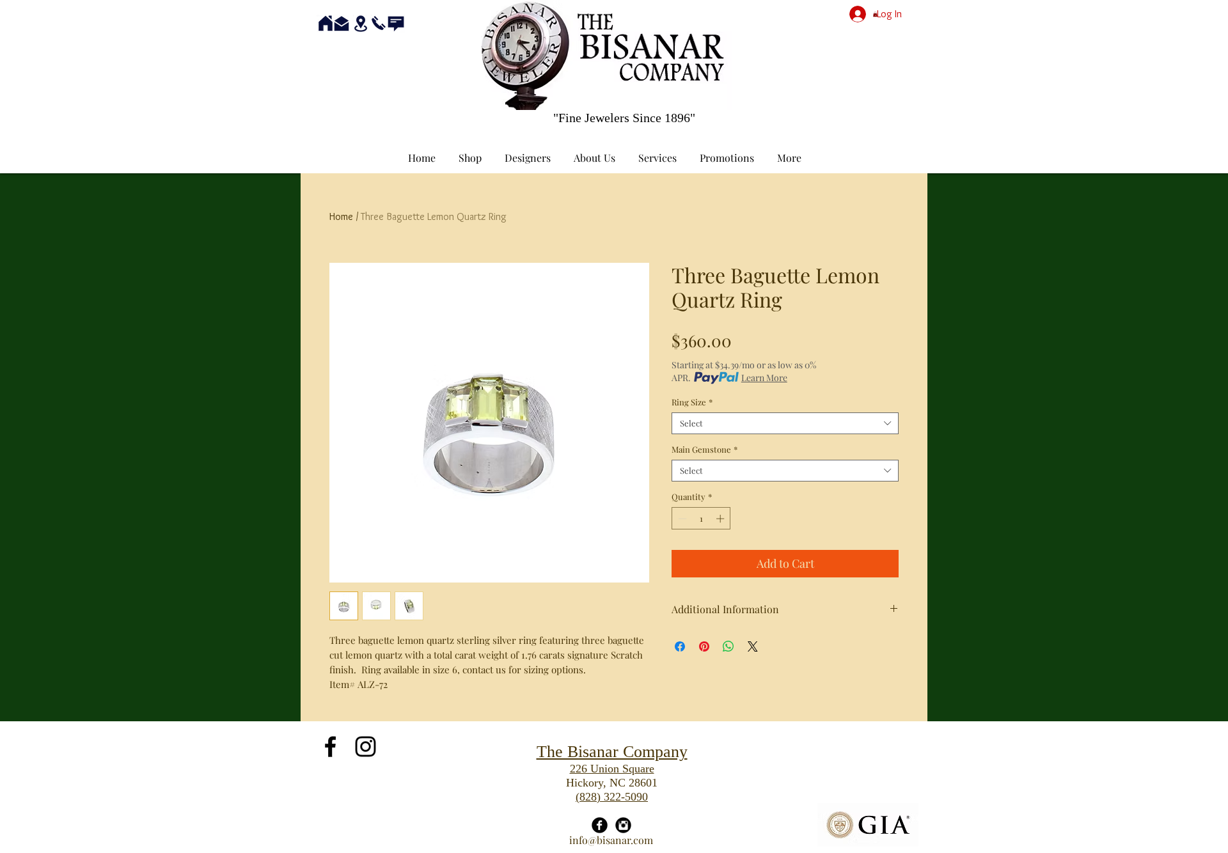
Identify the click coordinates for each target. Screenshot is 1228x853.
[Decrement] (681, 518)
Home (341, 216)
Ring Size (692, 402)
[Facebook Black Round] (600, 825)
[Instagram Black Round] (623, 825)
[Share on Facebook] (680, 646)
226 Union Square (612, 768)
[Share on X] (752, 646)
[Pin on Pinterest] (704, 646)
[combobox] (785, 423)
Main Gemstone (704, 449)
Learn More (764, 378)
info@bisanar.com (611, 840)
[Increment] (721, 518)
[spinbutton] (701, 518)
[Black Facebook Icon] (330, 746)
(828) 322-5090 (612, 796)
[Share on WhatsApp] (728, 646)
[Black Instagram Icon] (365, 746)
